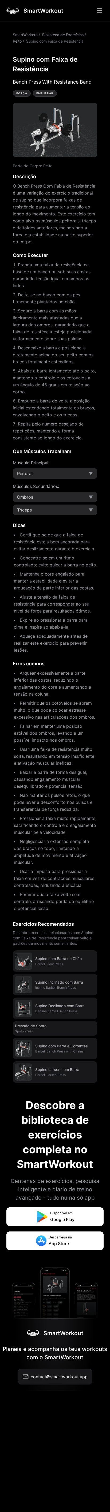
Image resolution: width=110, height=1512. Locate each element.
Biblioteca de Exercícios (63, 34)
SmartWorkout (25, 34)
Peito (17, 41)
